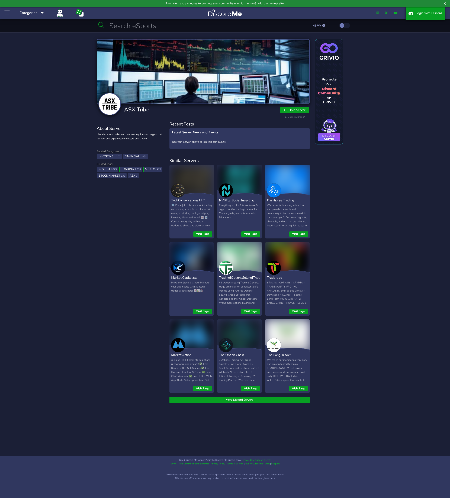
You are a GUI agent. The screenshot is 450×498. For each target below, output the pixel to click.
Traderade (274, 277)
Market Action (181, 355)
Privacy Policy (218, 463)
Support (275, 463)
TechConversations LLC (188, 200)
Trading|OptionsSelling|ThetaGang (244, 277)
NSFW (317, 26)
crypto (108, 169)
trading (131, 169)
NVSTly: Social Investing (236, 200)
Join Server (297, 110)
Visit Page (202, 234)
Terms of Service (235, 463)
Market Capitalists (184, 277)
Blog (267, 463)
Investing (109, 156)
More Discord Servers (239, 400)
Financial (136, 156)
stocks (153, 169)
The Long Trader (279, 355)
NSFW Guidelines (254, 463)
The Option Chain (231, 355)
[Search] (101, 25)
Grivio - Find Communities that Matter (190, 463)
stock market (112, 176)
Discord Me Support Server (257, 460)
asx (133, 176)
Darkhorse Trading (280, 200)
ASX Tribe (136, 109)
